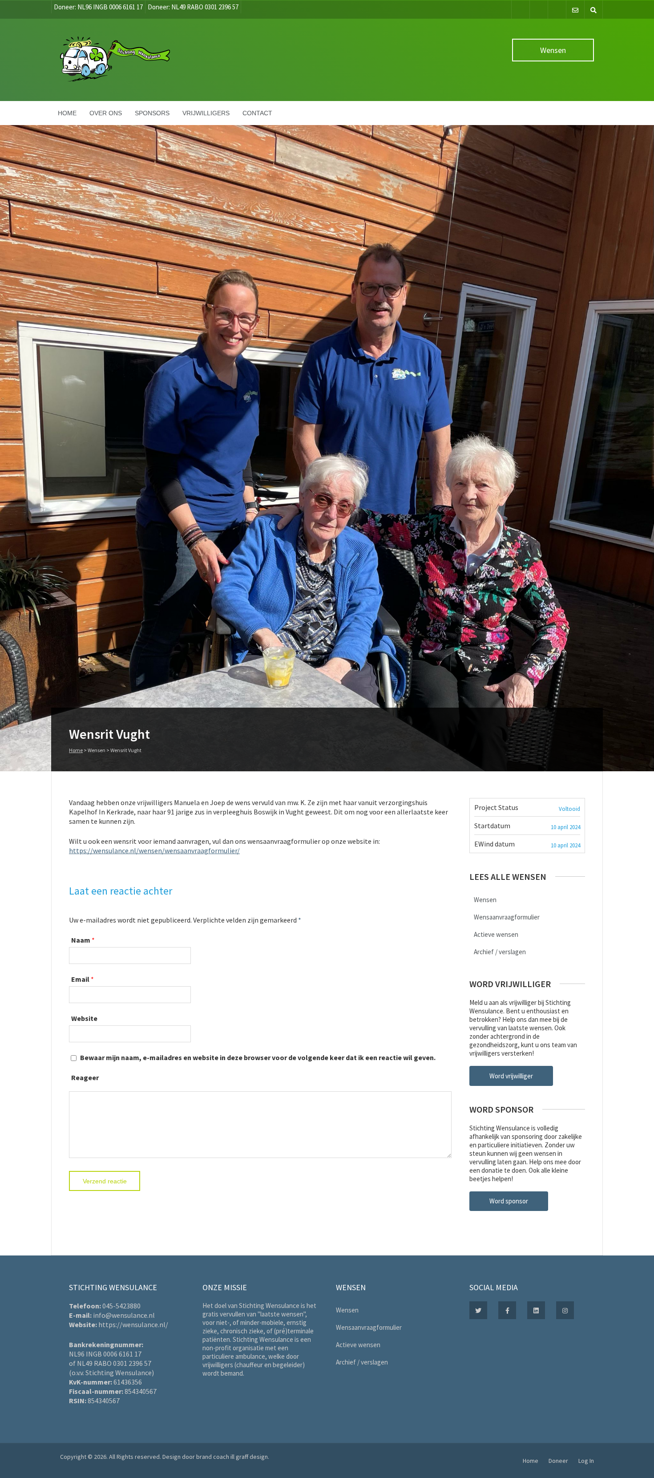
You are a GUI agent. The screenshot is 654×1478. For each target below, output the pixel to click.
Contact (257, 113)
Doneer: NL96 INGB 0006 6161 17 (98, 7)
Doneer (558, 1461)
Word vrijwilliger (511, 1076)
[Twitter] (539, 9)
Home (67, 113)
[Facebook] (520, 9)
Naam (80, 939)
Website (84, 1018)
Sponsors (152, 113)
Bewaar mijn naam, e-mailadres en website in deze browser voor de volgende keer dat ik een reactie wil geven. (258, 1057)
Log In (586, 1461)
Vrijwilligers (206, 113)
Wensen (553, 50)
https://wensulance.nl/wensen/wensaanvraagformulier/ (154, 850)
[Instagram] (557, 9)
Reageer (85, 1077)
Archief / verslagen (500, 952)
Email (80, 979)
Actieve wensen (496, 934)
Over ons (105, 113)
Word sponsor (508, 1201)
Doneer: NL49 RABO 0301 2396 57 (193, 7)
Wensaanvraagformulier (507, 917)
